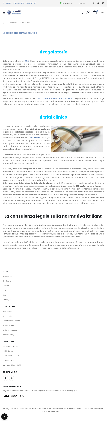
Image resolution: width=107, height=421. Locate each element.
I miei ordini (7, 316)
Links (81, 3)
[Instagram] (102, 3)
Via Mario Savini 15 (10, 346)
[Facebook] (93, 3)
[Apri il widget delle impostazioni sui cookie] (4, 416)
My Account (7, 311)
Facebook (5, 378)
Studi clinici (7, 276)
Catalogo (7, 300)
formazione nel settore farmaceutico (55, 98)
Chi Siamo (7, 281)
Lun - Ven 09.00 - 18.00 (12, 365)
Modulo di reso (9, 325)
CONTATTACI (31, 3)
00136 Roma (8, 351)
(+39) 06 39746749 (11, 355)
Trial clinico (34, 137)
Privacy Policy (8, 335)
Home (3, 22)
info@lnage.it (8, 360)
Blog (4, 295)
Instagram (11, 378)
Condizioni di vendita (11, 320)
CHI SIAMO (7, 3)
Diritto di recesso (10, 330)
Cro (4, 290)
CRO (27, 61)
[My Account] (88, 12)
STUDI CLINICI (18, 3)
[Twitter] (98, 3)
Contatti (6, 285)
